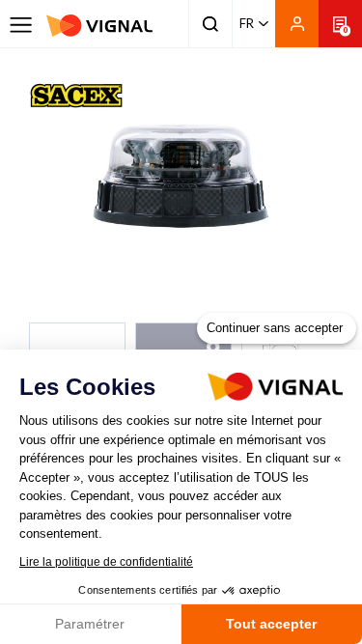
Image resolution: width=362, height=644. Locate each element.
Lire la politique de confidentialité (106, 562)
